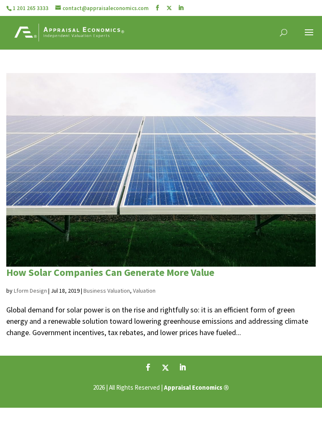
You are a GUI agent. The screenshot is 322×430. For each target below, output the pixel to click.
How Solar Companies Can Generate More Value (110, 272)
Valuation (144, 290)
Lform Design (30, 290)
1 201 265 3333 (31, 8)
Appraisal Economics (193, 387)
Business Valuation (106, 290)
